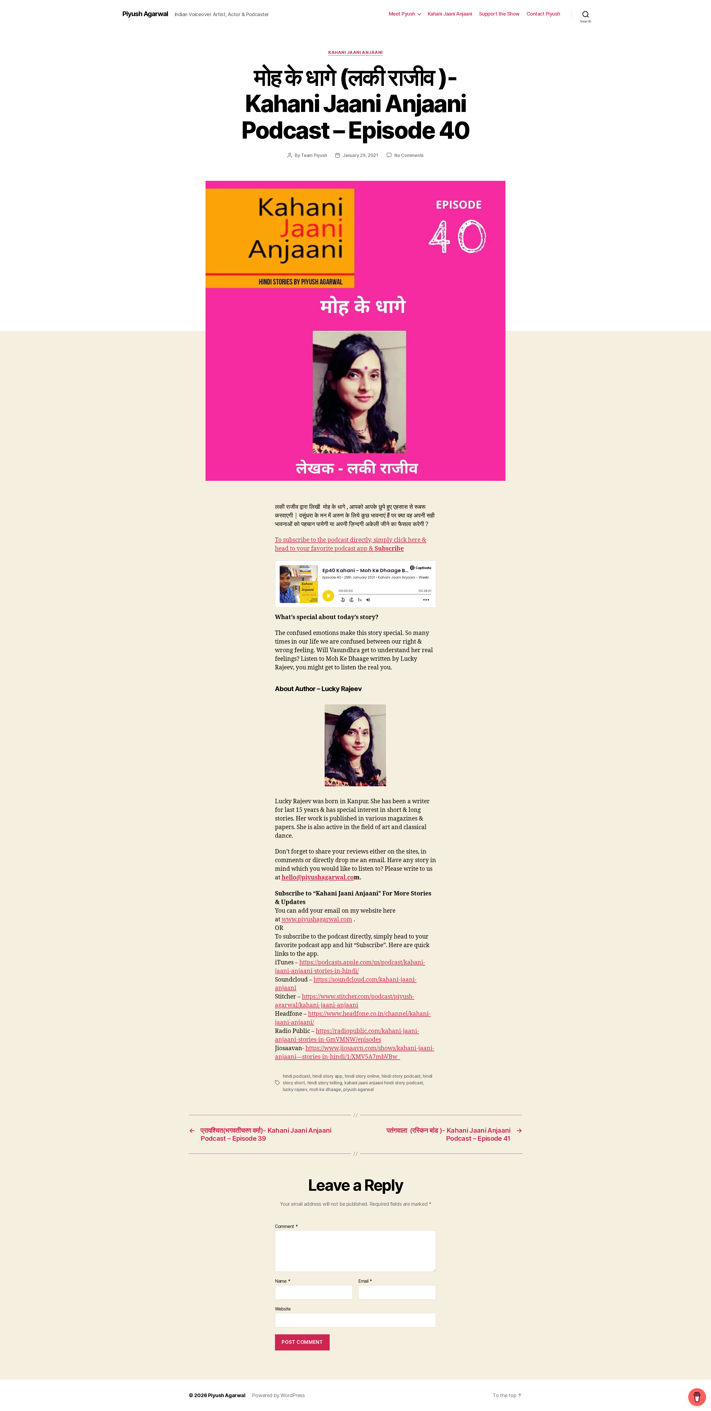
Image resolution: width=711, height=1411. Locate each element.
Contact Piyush (543, 14)
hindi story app (327, 1076)
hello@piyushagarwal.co (318, 877)
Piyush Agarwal (145, 14)
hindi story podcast (401, 1076)
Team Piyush (314, 155)
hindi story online (362, 1076)
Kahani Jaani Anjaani (450, 14)
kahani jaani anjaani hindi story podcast (383, 1082)
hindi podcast (296, 1076)
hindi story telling (324, 1082)
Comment (286, 1226)
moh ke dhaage (325, 1089)
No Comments (409, 155)
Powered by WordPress (278, 1395)
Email (365, 1281)
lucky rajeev (295, 1089)
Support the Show (499, 14)
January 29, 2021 (360, 155)
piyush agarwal (358, 1089)
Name (282, 1281)
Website (283, 1308)
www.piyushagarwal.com (317, 919)
